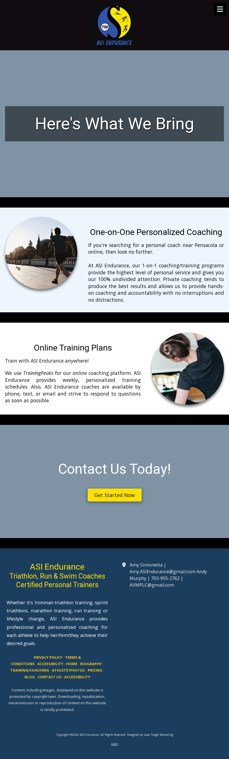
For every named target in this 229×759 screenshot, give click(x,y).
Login (114, 744)
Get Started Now (114, 495)
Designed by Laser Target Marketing (150, 735)
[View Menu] (220, 9)
